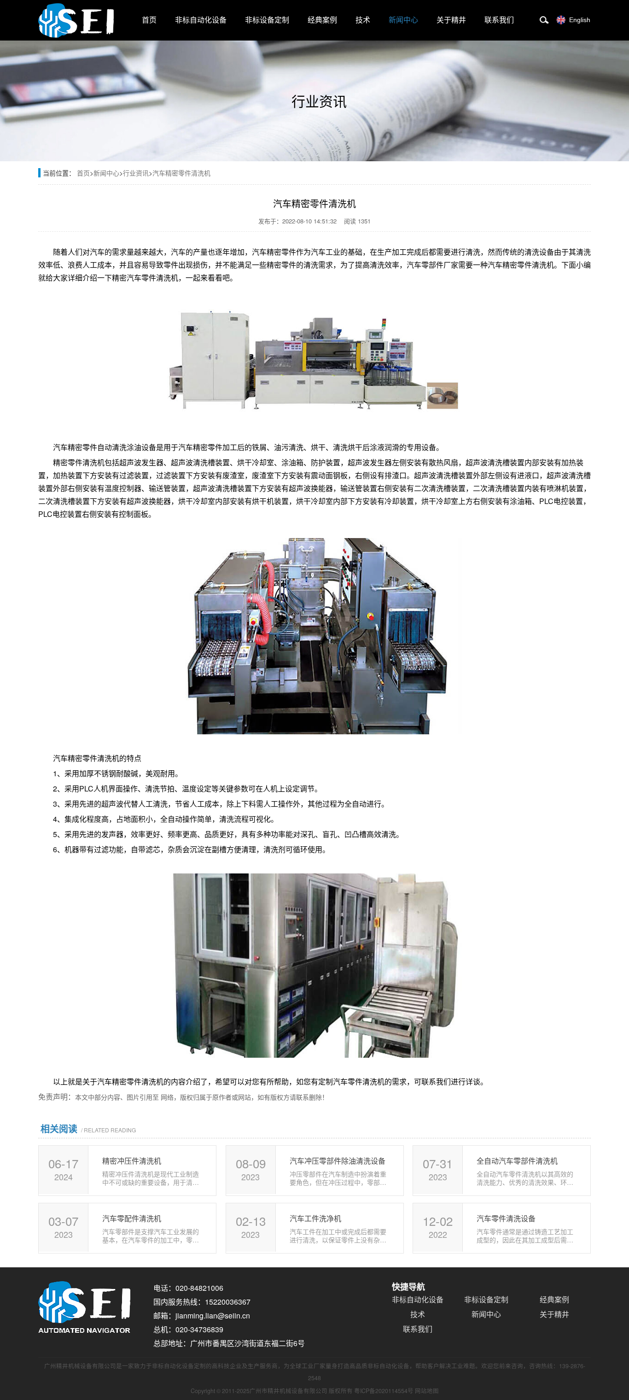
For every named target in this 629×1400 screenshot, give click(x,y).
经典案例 (322, 20)
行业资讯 (136, 172)
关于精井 (451, 20)
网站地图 (427, 1391)
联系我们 (499, 20)
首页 (149, 20)
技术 (362, 20)
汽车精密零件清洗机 (181, 172)
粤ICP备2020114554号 (384, 1391)
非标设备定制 (267, 20)
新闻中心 (403, 20)
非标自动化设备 (201, 20)
